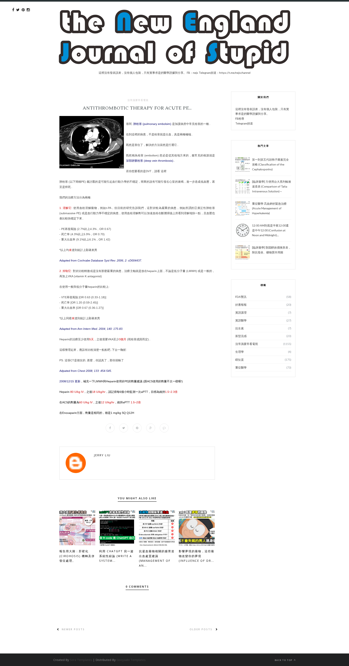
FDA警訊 (240, 296)
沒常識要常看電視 (137, 100)
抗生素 (239, 328)
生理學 (239, 351)
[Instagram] (28, 10)
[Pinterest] (23, 10)
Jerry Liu (102, 455)
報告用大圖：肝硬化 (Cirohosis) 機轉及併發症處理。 (77, 556)
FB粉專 (239, 118)
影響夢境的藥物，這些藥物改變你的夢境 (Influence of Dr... (196, 556)
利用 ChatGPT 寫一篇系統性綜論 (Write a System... (116, 556)
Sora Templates (81, 660)
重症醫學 (241, 367)
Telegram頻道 (244, 123)
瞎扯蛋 (239, 359)
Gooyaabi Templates (131, 660)
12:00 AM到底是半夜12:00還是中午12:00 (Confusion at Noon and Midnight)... (270, 230)
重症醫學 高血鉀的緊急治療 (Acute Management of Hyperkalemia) (269, 208)
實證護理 (241, 312)
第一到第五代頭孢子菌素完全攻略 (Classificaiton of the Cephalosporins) (270, 164)
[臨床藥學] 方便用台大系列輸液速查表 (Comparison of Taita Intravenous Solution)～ (271, 186)
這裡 (163, 171)
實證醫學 (241, 320)
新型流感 (241, 336)
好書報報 (241, 304)
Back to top (284, 660)
